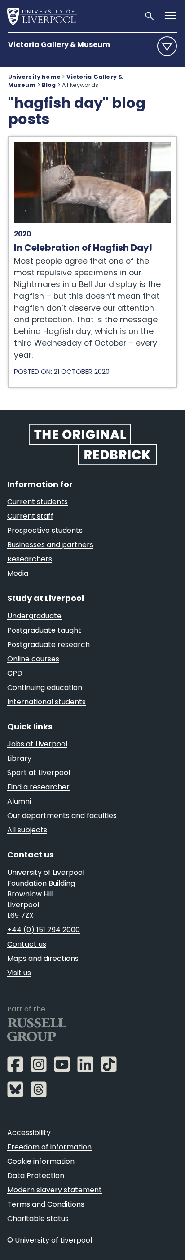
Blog (49, 85)
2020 (22, 234)
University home (34, 77)
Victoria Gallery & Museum (59, 44)
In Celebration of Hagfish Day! (66, 141)
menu (167, 46)
